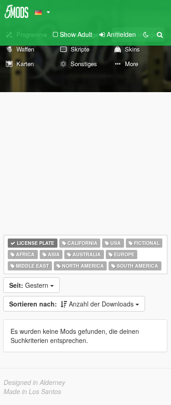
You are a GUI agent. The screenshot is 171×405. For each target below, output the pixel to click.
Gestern (29, 285)
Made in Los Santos (32, 391)
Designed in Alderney (34, 382)
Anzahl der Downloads (72, 303)
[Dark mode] (146, 34)
